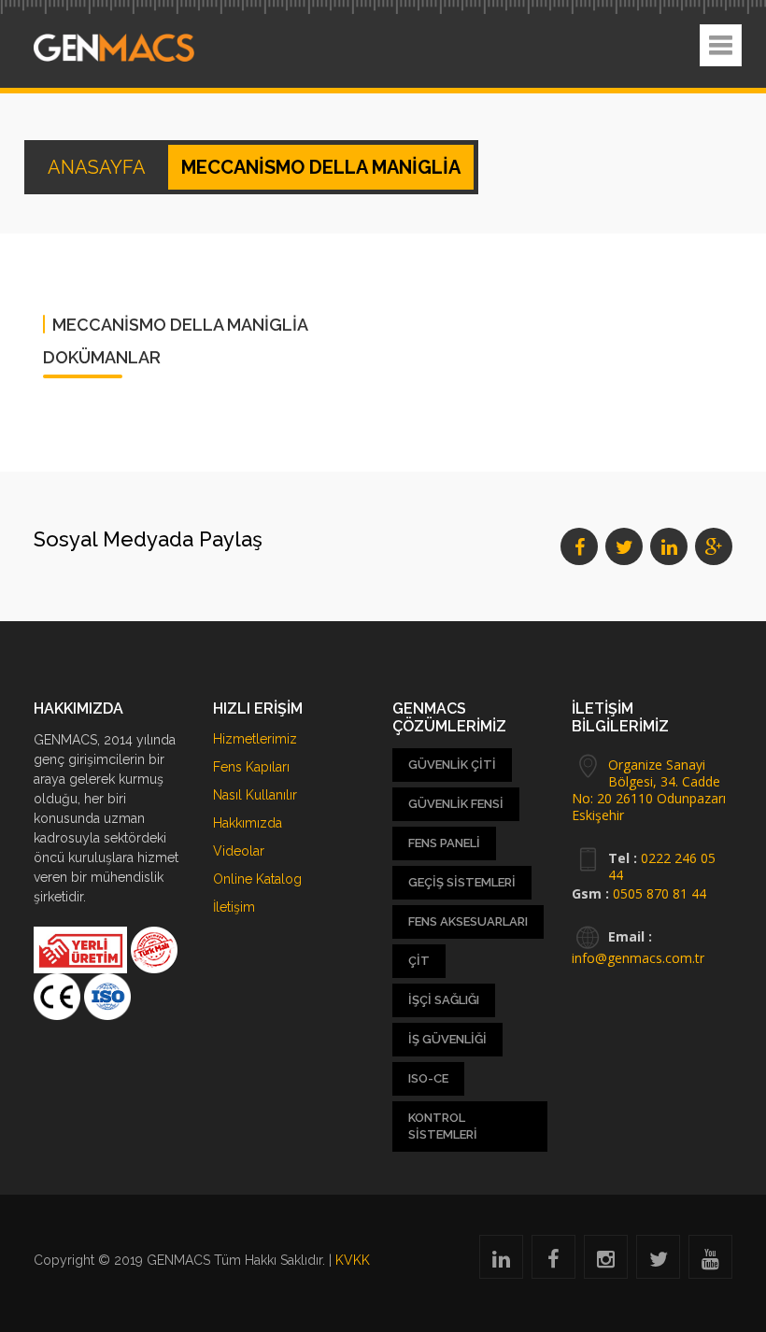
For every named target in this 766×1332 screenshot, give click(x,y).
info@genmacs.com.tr (638, 958)
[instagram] (606, 1261)
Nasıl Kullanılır (255, 794)
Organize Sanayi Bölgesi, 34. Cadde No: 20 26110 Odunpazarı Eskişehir (649, 790)
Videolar (238, 850)
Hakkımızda (247, 822)
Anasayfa (98, 167)
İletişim (234, 907)
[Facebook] (553, 1261)
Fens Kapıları (251, 766)
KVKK (352, 1260)
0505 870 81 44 (659, 893)
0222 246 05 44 (662, 866)
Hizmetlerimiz (255, 738)
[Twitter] (658, 1261)
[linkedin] (501, 1261)
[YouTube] (710, 1261)
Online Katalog (257, 878)
